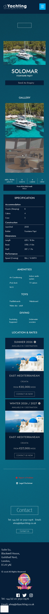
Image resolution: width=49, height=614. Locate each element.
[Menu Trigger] (42, 6)
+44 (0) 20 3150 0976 (22, 520)
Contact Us (24, 531)
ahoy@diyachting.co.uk (24, 523)
